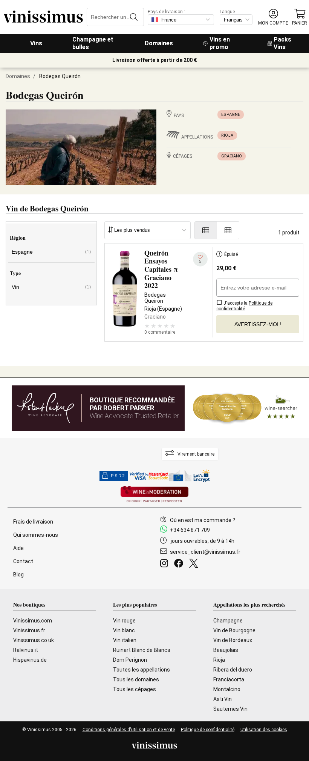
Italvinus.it (25, 650)
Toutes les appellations (141, 670)
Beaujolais (225, 650)
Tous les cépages (134, 689)
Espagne (230, 114)
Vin (51, 287)
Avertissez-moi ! (257, 324)
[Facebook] (180, 564)
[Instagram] (165, 564)
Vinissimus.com (32, 621)
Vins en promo (220, 43)
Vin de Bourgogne (234, 630)
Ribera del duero (232, 670)
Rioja (227, 135)
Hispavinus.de (30, 660)
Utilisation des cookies (263, 729)
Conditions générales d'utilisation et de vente (129, 729)
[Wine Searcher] (245, 408)
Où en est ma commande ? (202, 520)
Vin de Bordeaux (232, 640)
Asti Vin (222, 699)
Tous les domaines (136, 679)
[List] (205, 230)
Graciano (231, 156)
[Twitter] (195, 564)
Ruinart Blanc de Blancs (141, 650)
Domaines (159, 43)
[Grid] (228, 230)
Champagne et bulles (92, 43)
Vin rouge (124, 621)
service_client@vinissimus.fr (205, 552)
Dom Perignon (130, 660)
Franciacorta (228, 679)
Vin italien (124, 640)
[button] (273, 17)
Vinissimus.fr (29, 630)
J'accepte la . (244, 305)
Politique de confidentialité (207, 729)
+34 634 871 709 (190, 530)
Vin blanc (124, 630)
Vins (36, 43)
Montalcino (226, 689)
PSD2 (118, 475)
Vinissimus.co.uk (33, 640)
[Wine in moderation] (154, 495)
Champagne (228, 621)
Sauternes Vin (230, 709)
